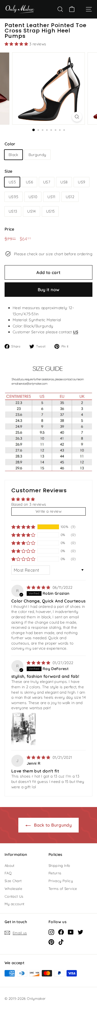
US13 (13, 211)
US (75, 332)
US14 (31, 211)
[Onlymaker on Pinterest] (51, 942)
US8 (64, 182)
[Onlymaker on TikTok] (61, 942)
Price (10, 229)
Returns (54, 873)
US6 (29, 182)
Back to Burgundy (52, 825)
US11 (51, 196)
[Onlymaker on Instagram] (51, 932)
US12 (70, 196)
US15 (50, 211)
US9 (81, 182)
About (10, 865)
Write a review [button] (48, 511)
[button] (17, 44)
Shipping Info (59, 865)
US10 (33, 196)
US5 (12, 182)
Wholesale (13, 888)
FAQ (8, 873)
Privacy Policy (60, 881)
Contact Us (14, 896)
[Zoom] (77, 117)
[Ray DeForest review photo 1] (23, 729)
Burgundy (37, 154)
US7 (46, 182)
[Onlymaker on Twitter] (80, 932)
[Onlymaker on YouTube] (71, 932)
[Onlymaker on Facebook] (61, 932)
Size (8, 171)
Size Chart (13, 881)
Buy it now (49, 289)
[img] (39, 587)
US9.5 (13, 196)
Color (10, 143)
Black (13, 154)
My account (15, 904)
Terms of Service (62, 888)
